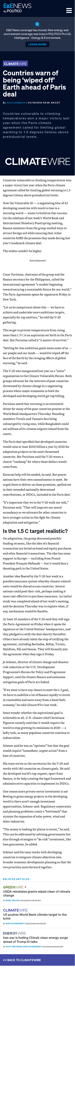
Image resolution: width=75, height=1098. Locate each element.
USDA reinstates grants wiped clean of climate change (36, 893)
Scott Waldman (14, 946)
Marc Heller (12, 900)
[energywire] (15, 933)
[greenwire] (14, 887)
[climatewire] (16, 910)
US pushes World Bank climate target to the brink (35, 916)
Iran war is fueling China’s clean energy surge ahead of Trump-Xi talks (35, 939)
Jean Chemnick (16, 103)
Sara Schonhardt (15, 923)
